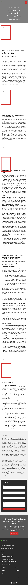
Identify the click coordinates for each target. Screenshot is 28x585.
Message (5, 501)
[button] (26, 2)
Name (4, 485)
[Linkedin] (16, 583)
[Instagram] (14, 583)
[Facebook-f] (11, 583)
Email (4, 495)
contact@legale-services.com (7, 545)
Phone (4, 490)
